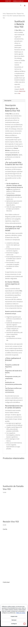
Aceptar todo (14, 616)
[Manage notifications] (24, 623)
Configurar (14, 623)
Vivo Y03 (9, 15)
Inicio (4, 13)
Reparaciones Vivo (11, 13)
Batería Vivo (22, 91)
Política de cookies (20, 612)
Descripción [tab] (7, 100)
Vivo (19, 93)
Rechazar (14, 620)
